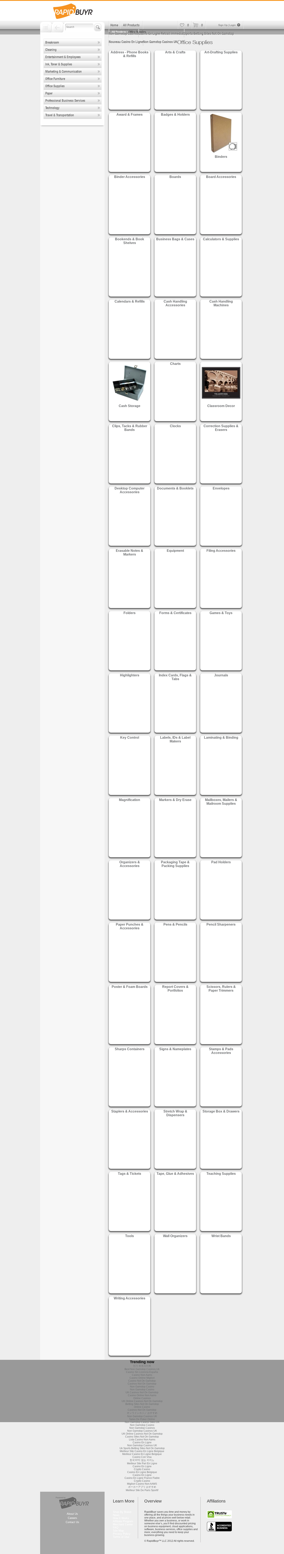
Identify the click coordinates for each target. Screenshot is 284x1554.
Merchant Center (123, 1524)
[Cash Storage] (129, 402)
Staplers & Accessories (129, 1111)
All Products (131, 25)
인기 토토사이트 (142, 1365)
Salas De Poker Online (142, 1419)
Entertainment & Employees (63, 57)
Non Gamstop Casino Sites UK (142, 1422)
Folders (129, 613)
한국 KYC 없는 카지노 (142, 1460)
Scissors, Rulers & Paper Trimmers (221, 988)
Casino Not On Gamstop (142, 1380)
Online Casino (142, 1407)
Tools (129, 1236)
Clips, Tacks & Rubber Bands (129, 428)
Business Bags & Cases (175, 239)
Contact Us (72, 1522)
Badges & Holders (175, 114)
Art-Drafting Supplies (221, 52)
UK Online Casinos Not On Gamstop (142, 1401)
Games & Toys (221, 613)
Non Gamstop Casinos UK (160, 41)
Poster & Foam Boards (130, 987)
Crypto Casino (142, 1469)
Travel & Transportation (59, 115)
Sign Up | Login (227, 25)
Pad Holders (221, 862)
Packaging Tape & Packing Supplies (175, 864)
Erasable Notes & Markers (129, 552)
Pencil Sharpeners (221, 924)
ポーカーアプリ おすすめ (142, 1486)
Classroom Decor (221, 406)
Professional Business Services (65, 100)
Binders (221, 156)
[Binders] (221, 153)
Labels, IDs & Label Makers (175, 739)
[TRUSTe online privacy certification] (219, 1517)
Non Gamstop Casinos (123, 33)
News (116, 1515)
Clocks (175, 426)
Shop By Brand (122, 1512)
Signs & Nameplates (175, 1049)
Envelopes (221, 488)
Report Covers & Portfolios (175, 988)
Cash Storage (129, 406)
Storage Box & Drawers (221, 1111)
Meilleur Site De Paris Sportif (142, 1490)
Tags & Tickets (129, 1173)
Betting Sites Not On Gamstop (142, 1404)
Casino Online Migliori (142, 1377)
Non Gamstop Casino (142, 1386)
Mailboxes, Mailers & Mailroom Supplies (221, 801)
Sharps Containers (129, 1049)
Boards (175, 177)
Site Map (118, 1530)
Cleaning (51, 49)
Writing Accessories (129, 1298)
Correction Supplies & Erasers (221, 428)
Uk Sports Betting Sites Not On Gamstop (142, 1448)
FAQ (115, 1527)
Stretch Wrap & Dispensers (175, 1113)
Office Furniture (55, 78)
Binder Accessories (129, 177)
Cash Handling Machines (221, 303)
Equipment (175, 550)
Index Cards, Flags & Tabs (175, 677)
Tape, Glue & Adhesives (175, 1173)
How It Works (121, 1518)
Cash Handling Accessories (175, 303)
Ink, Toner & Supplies (58, 64)
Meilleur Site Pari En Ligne (142, 1463)
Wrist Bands (221, 1236)
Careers (72, 1518)
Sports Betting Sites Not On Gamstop (209, 33)
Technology (52, 107)
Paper (49, 93)
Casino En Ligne (142, 1442)
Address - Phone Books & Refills (129, 54)
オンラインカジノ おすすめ (142, 1413)
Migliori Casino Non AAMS (142, 1483)
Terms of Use (121, 1536)
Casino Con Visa (142, 1457)
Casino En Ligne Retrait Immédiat (161, 33)
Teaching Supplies (221, 1173)
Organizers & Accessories (129, 864)
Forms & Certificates (175, 613)
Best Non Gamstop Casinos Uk (142, 1369)
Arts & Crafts (175, 52)
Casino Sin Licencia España (142, 1372)
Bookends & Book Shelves (129, 241)
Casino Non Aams (142, 1375)
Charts (175, 364)
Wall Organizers (175, 1236)
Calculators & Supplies (221, 239)
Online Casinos (142, 1398)
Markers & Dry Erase (175, 800)
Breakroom (52, 42)
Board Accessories (221, 177)
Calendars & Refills (130, 301)
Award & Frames (129, 114)
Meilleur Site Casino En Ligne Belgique (142, 1451)
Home (114, 25)
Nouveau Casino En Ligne (126, 41)
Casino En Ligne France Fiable (142, 1478)
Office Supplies (55, 86)
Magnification (129, 800)
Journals (221, 675)
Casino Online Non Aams (142, 1395)
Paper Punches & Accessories (129, 926)
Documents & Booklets (175, 488)
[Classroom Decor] (221, 402)
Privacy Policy (121, 1533)
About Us (72, 1513)
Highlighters (129, 675)
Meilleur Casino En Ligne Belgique (142, 1454)
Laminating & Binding (221, 737)
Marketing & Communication (63, 71)
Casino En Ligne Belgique (142, 1472)
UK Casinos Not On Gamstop (142, 1392)
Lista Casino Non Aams (142, 1439)
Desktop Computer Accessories (129, 490)
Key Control (129, 737)
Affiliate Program (123, 1521)
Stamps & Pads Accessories (221, 1051)
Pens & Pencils (175, 924)
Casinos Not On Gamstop (142, 1383)
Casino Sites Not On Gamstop (142, 1436)
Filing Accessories (221, 550)
